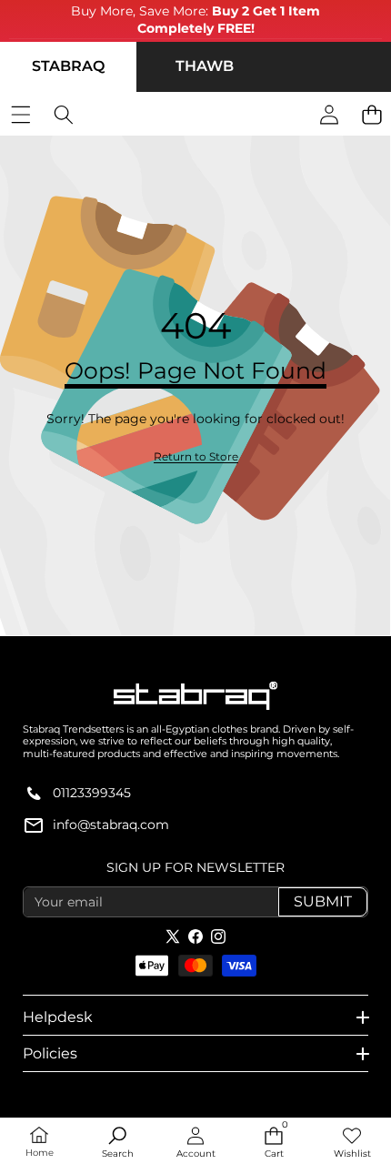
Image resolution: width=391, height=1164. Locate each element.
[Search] (63, 115)
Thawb (204, 66)
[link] (196, 457)
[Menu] (20, 115)
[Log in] (328, 115)
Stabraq (68, 66)
